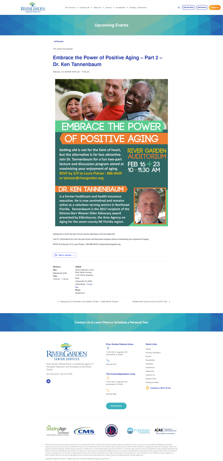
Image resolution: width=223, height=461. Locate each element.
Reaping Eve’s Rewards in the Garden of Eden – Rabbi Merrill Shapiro (89, 301)
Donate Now (151, 378)
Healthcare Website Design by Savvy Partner (94, 459)
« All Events (58, 41)
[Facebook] (48, 381)
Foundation (120, 7)
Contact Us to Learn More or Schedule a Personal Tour (112, 322)
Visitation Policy (152, 382)
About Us (97, 7)
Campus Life (85, 7)
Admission (150, 371)
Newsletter (150, 360)
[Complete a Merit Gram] (147, 388)
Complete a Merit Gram (160, 388)
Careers (108, 7)
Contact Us (150, 375)
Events (148, 356)
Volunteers (142, 7)
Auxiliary (132, 7)
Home (148, 349)
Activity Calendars (153, 352)
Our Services (70, 7)
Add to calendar (65, 255)
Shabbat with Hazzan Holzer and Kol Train (150, 301)
